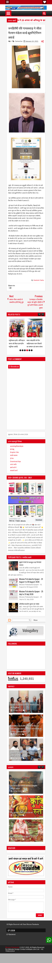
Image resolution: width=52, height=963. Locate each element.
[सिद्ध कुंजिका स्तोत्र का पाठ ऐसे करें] (26, 782)
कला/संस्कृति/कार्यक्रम (16, 446)
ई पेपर (12, 458)
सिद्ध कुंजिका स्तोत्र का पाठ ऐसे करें (21, 788)
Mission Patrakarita (12, 947)
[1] (20, 350)
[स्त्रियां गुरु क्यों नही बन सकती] (26, 806)
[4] (27, 350)
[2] (22, 350)
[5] (29, 350)
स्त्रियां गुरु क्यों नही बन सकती (20, 812)
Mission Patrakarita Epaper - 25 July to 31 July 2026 (31, 593)
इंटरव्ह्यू (12, 449)
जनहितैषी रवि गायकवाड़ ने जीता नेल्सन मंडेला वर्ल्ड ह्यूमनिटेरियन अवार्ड (24, 32)
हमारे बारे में (13, 467)
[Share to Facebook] (16, 320)
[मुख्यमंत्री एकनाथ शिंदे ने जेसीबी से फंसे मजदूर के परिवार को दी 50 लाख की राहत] (26, 749)
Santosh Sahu (39, 280)
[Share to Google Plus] (22, 320)
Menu (7, 2)
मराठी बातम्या (13, 455)
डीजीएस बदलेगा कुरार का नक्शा (29, 603)
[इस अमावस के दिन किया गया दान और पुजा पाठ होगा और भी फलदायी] (26, 830)
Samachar (19, 41)
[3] (25, 350)
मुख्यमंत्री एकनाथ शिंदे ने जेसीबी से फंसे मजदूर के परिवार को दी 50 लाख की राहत (25, 754)
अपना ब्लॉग (13, 464)
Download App (15, 461)
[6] (32, 350)
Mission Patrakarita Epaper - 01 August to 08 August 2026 (31, 580)
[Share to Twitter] (19, 320)
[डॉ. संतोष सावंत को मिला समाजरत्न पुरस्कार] (34, 328)
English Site (14, 452)
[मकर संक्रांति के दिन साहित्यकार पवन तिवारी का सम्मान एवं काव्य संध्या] (17, 328)
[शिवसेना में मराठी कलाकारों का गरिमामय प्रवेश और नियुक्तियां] (26, 701)
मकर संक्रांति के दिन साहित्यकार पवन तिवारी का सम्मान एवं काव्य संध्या (17, 343)
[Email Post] (9, 288)
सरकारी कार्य (13, 471)
